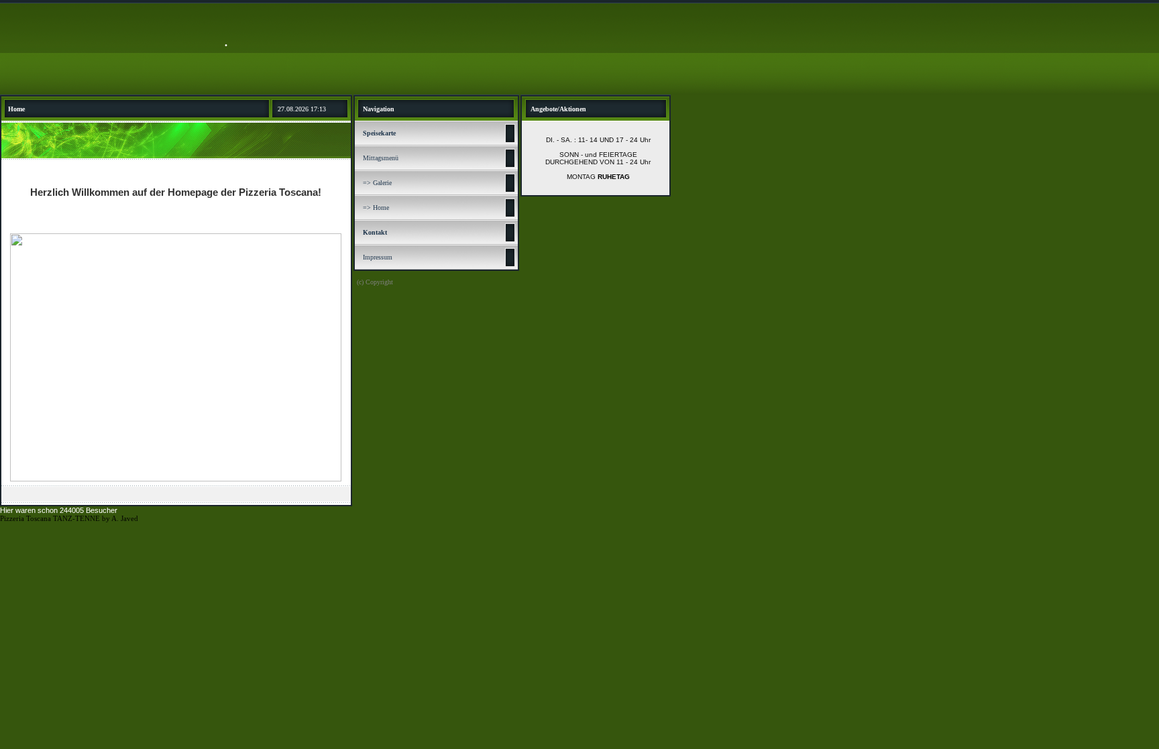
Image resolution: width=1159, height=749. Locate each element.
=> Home (376, 207)
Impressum (377, 257)
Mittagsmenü (380, 158)
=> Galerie (377, 182)
